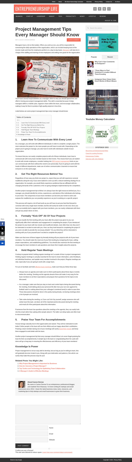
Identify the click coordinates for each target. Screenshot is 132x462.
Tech (60, 16)
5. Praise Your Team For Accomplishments (32, 132)
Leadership (41, 16)
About (60, 1)
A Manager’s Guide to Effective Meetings (34, 371)
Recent (110, 57)
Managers (66, 50)
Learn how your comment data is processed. (57, 452)
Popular (94, 57)
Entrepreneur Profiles (92, 156)
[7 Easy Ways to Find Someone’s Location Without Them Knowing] (90, 75)
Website (52, 440)
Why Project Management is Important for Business (38, 363)
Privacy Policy (99, 1)
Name (51, 428)
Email (51, 434)
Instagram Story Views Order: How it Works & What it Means (106, 80)
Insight (52, 16)
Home (53, 1)
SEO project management (61, 161)
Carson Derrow (29, 40)
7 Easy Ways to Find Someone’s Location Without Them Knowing (105, 72)
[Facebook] (2, 223)
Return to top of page (16, 460)
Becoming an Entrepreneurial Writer (97, 151)
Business (19, 16)
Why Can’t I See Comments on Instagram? (105, 62)
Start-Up (29, 16)
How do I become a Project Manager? (32, 366)
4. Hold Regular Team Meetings (28, 130)
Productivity (71, 16)
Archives (117, 1)
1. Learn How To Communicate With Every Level (33, 122)
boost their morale (65, 329)
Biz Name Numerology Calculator (74, 1)
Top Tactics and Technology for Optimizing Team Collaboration (42, 368)
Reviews (103, 16)
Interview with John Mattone (94, 159)
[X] (2, 228)
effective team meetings (43, 267)
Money (82, 16)
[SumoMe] (2, 243)
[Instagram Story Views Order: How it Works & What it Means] (90, 84)
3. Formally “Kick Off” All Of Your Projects (31, 127)
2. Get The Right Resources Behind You (31, 125)
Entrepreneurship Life (36, 8)
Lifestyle (92, 16)
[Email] (2, 238)
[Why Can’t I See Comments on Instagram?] (90, 67)
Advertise (89, 1)
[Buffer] (2, 233)
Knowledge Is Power (24, 134)
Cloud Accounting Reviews (94, 153)
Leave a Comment (73, 40)
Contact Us (109, 1)
